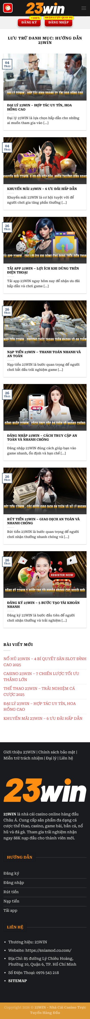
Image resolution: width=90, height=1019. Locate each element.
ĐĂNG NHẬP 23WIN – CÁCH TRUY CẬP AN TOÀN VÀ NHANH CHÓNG (42, 438)
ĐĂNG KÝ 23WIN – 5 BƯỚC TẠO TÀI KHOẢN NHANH (43, 605)
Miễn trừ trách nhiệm (23, 758)
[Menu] (84, 8)
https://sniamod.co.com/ (48, 950)
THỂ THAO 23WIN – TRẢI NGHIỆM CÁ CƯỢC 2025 (39, 691)
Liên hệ (66, 758)
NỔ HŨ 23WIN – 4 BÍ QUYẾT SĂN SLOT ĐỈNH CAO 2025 (45, 662)
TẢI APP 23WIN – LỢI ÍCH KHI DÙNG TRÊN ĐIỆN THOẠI (43, 270)
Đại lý (51, 758)
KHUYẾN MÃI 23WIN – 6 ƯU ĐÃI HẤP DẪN (42, 189)
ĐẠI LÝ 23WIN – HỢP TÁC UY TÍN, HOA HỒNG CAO (39, 107)
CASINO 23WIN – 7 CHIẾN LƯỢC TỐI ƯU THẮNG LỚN (41, 676)
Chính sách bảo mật (56, 752)
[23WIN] (45, 8)
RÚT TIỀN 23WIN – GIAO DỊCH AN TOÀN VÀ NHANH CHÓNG (43, 521)
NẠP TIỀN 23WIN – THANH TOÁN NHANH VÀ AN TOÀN (44, 354)
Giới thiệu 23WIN (19, 752)
